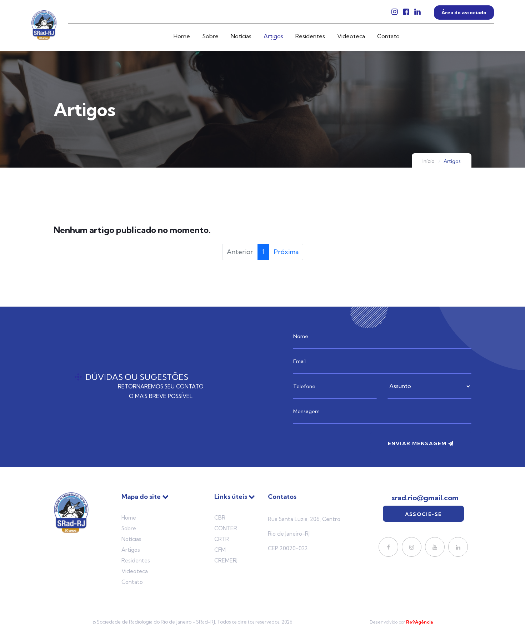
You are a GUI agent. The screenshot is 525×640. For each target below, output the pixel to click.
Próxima (286, 252)
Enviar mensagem (418, 443)
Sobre (210, 36)
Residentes (310, 36)
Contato (388, 36)
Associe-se (423, 514)
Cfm (220, 549)
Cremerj (226, 560)
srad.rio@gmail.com (425, 497)
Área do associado (463, 12)
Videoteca (351, 36)
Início (428, 161)
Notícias (241, 36)
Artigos (273, 36)
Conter (225, 528)
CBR (219, 517)
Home (182, 36)
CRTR (221, 539)
